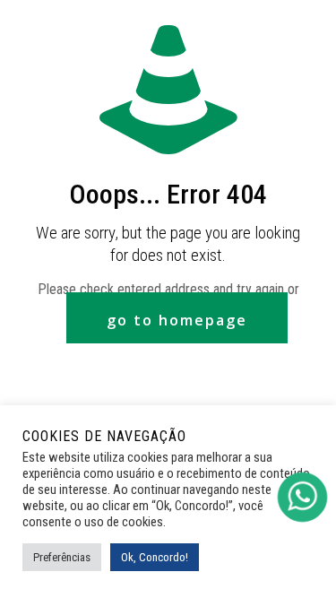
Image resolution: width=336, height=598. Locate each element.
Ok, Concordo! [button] (154, 557)
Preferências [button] (61, 557)
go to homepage (177, 320)
